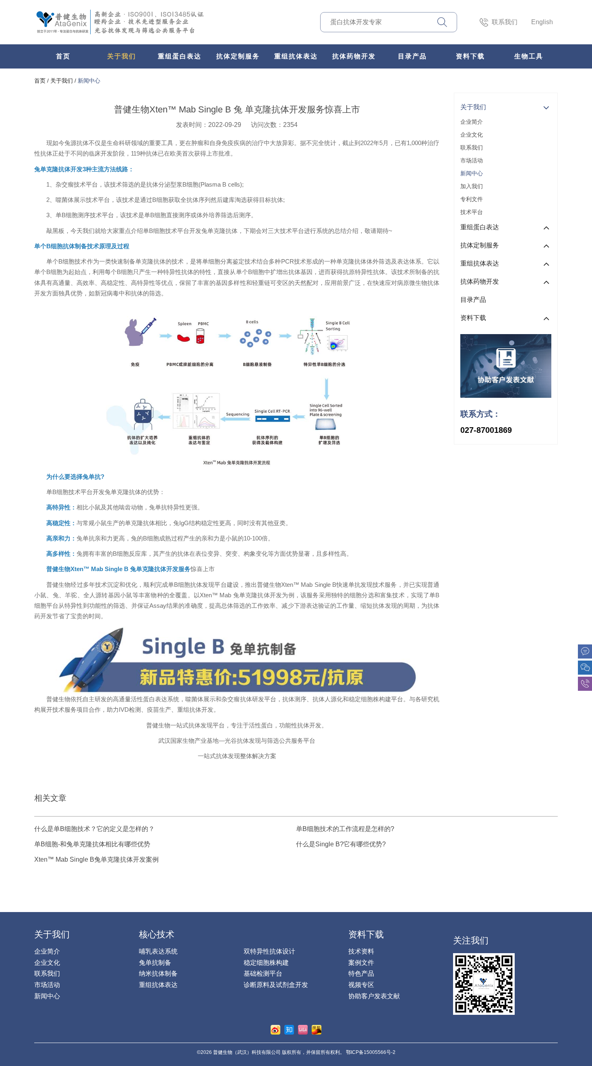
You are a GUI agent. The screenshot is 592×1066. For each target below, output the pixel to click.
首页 (63, 56)
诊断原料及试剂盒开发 (276, 984)
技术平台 (471, 212)
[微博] (275, 1029)
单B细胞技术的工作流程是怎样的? (345, 828)
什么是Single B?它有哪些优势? (341, 844)
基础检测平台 (263, 973)
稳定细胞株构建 (266, 962)
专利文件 (471, 199)
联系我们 (504, 22)
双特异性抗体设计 (269, 951)
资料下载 (470, 56)
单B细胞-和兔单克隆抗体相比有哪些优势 (92, 844)
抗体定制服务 (238, 56)
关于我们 (121, 56)
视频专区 (361, 984)
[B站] (303, 1029)
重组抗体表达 (296, 56)
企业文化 (471, 134)
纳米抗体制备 (158, 973)
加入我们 (471, 186)
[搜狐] (316, 1029)
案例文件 (361, 962)
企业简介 (471, 121)
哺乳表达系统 (158, 951)
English (542, 22)
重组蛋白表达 (179, 56)
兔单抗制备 (155, 962)
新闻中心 (89, 80)
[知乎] (289, 1029)
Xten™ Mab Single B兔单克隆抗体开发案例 (96, 859)
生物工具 (528, 56)
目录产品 (412, 56)
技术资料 (361, 951)
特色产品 (361, 973)
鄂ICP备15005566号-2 (370, 1052)
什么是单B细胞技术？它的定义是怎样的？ (94, 828)
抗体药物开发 (354, 56)
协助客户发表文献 (374, 996)
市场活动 (471, 160)
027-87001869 (486, 430)
